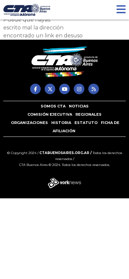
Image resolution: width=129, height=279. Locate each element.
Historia (61, 122)
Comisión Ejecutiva (49, 114)
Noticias (79, 106)
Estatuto (86, 122)
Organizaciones (29, 122)
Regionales (88, 114)
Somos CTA (53, 106)
